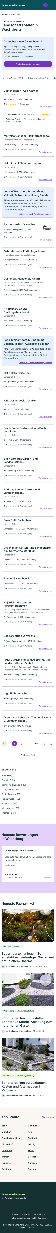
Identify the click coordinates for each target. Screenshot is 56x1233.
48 (36, 743)
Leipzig (31, 1144)
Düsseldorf (7, 1144)
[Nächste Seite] (51, 748)
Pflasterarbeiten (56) (38, 78)
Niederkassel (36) (10, 808)
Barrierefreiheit (40, 1214)
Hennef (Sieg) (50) (11, 799)
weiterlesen (10, 865)
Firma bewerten (45, 107)
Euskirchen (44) (9, 803)
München (6, 1132)
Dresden (32, 1156)
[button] (45, 5)
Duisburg (6, 1169)
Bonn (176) (7, 775)
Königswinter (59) (10, 789)
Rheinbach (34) (9, 812)
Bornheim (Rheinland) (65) (14, 785)
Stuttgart (32, 1138)
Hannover (6, 1163)
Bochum (32, 1169)
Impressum (43, 1218)
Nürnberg (33, 1163)
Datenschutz (26, 1214)
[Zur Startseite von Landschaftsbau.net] (13, 5)
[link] (28, 108)
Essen (31, 1150)
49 (43, 743)
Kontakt (15, 1214)
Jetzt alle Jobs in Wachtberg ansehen (35, 214)
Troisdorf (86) (8, 780)
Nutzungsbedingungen (20, 1218)
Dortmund (7, 1150)
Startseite (6, 14)
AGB (34, 1218)
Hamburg (32, 1125)
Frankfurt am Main (11, 1138)
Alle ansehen (48, 1117)
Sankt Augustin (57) (11, 794)
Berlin (4, 1125)
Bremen (5, 1156)
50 (50, 743)
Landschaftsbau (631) (12, 78)
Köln (30, 1132)
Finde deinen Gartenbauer (28, 64)
